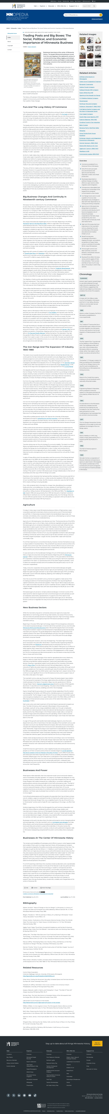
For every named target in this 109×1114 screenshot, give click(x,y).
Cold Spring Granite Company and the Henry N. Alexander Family (89, 110)
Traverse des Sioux (30, 253)
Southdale (26, 701)
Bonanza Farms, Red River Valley (89, 128)
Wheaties (82, 130)
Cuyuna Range (68, 366)
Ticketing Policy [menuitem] (59, 1110)
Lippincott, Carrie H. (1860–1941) (88, 148)
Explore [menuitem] (29, 1051)
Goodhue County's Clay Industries (89, 122)
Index (19, 28)
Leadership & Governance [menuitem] (73, 1061)
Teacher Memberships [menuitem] (52, 1082)
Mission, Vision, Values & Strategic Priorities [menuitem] (73, 1058)
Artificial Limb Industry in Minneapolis (86, 78)
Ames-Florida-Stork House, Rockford (87, 134)
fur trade (64, 114)
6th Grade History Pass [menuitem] (52, 1085)
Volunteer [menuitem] (69, 1085)
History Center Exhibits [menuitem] (12, 1063)
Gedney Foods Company (86, 87)
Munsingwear (83, 101)
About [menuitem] (9, 41)
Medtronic (38, 644)
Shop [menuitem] (87, 1066)
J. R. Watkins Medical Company (88, 98)
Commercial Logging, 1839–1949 (89, 154)
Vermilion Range (70, 362)
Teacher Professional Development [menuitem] (51, 1066)
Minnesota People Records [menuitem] (31, 1058)
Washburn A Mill (84, 151)
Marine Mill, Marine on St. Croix (88, 146)
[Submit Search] (100, 15)
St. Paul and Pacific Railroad (36, 333)
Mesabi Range (65, 364)
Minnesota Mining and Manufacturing (34, 628)
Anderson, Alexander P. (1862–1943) (90, 106)
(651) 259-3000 (89, 1097)
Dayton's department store (45, 684)
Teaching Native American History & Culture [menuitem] (53, 1075)
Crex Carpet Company (86, 114)
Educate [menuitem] (49, 1051)
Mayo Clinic (31, 665)
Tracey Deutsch (32, 46)
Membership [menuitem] (89, 1057)
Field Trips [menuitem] (49, 1079)
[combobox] (83, 15)
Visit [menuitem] (8, 1051)
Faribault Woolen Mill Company (88, 90)
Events (72, 1)
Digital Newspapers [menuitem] (32, 1069)
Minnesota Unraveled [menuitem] (32, 1079)
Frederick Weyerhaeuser (63, 268)
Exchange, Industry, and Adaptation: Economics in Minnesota (90, 139)
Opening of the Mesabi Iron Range (89, 95)
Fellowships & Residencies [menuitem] (73, 1079)
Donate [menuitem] (88, 1060)
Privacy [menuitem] (43, 1110)
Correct (35, 887)
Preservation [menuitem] (30, 1085)
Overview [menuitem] (29, 1054)
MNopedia (14, 28)
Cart (94, 1)
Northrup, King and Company (88, 104)
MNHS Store (53, 1)
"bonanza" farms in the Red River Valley (35, 223)
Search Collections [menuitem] (31, 1061)
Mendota (41, 253)
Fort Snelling (52, 312)
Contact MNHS (98, 1097)
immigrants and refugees (60, 822)
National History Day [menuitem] (51, 1063)
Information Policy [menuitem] (51, 1110)
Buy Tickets (78, 1)
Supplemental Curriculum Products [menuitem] (53, 1071)
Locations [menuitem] (9, 1054)
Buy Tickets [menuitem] (10, 1057)
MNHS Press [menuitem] (30, 1072)
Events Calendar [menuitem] (11, 1066)
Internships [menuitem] (69, 1076)
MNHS (8, 28)
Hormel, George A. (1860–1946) (88, 143)
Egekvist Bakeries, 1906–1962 (88, 119)
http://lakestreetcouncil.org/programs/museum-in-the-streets (41, 1002)
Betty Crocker (83, 125)
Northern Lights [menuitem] (50, 1060)
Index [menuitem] (9, 37)
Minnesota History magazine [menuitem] (31, 1075)
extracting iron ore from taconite (47, 418)
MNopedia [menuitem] (29, 1082)
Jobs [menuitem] (68, 1073)
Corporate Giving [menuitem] (90, 1063)
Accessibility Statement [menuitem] (80, 1110)
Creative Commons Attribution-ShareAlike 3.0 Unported (38, 893)
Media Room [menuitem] (70, 1070)
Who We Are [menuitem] (71, 1051)
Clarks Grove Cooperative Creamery (90, 81)
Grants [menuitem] (68, 1082)
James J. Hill (66, 329)
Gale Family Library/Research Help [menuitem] (32, 1065)
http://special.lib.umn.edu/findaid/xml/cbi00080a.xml (39, 976)
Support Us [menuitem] (90, 1051)
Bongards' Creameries (86, 84)
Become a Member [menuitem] (12, 1060)
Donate (59, 1)
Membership (66, 1)
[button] (36, 6)
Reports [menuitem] (69, 1064)
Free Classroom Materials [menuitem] (53, 1057)
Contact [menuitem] (9, 49)
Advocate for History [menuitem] (91, 1069)
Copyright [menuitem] (10, 45)
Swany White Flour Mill (86, 92)
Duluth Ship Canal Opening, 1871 (89, 117)
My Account (87, 1)
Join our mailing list (97, 1043)
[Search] (94, 6)
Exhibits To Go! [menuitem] (70, 1067)
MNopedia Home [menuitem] (12, 33)
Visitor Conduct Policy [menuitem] (69, 1110)
